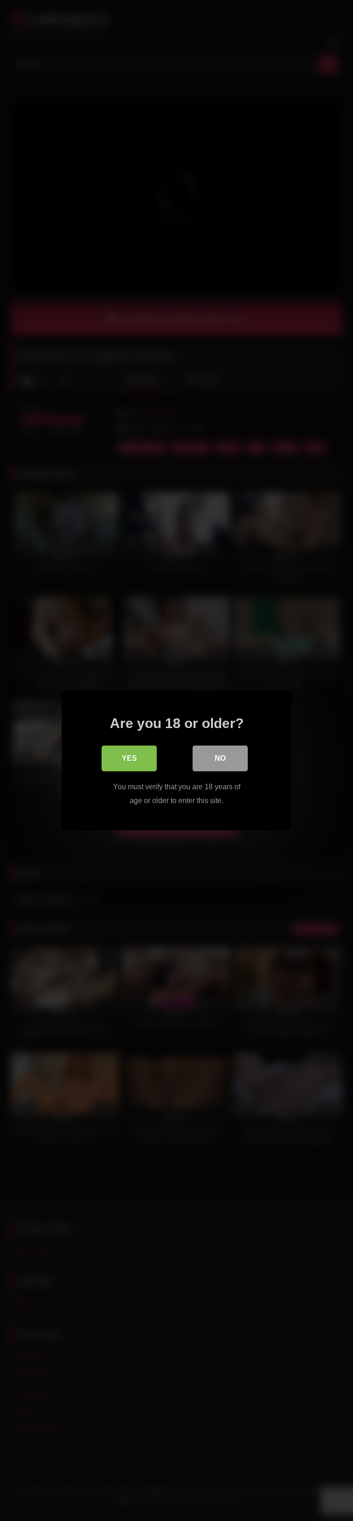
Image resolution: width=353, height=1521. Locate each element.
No (220, 758)
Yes (129, 758)
